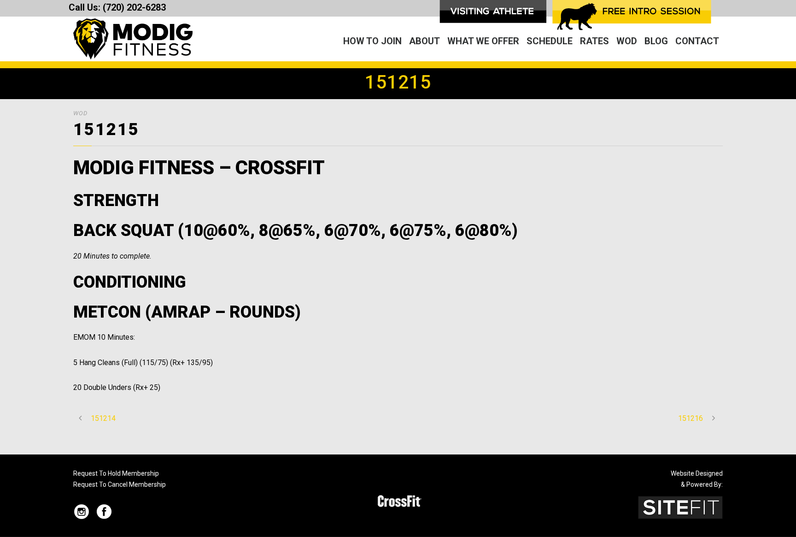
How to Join (372, 41)
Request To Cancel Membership (119, 484)
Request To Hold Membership (116, 473)
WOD (626, 41)
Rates (594, 41)
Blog (656, 41)
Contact (697, 41)
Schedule (550, 41)
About (424, 41)
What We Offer (483, 41)
